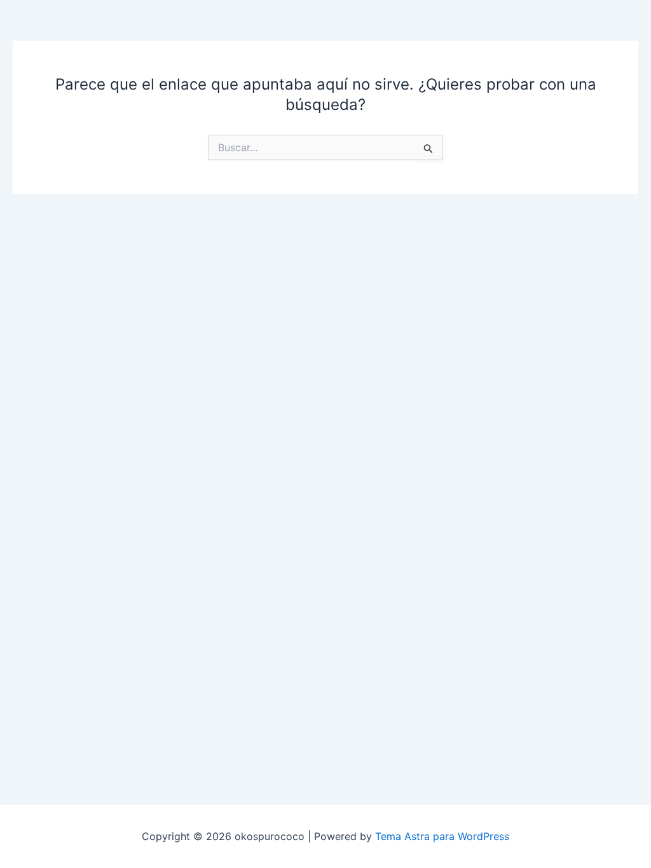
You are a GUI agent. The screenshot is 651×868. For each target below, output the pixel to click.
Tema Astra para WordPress (442, 836)
